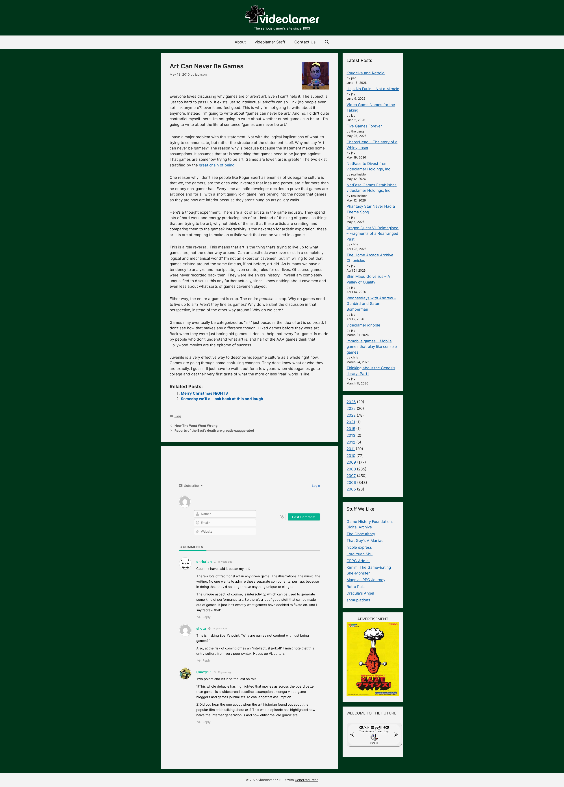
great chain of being (216, 165)
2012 (351, 442)
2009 (351, 462)
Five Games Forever (364, 126)
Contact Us (304, 42)
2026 (351, 402)
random (374, 743)
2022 (351, 415)
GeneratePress (306, 780)
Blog (177, 416)
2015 (351, 429)
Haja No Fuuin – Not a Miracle (373, 89)
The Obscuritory (361, 534)
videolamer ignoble (363, 325)
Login (315, 485)
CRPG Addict (358, 561)
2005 (351, 489)
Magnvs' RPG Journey (366, 580)
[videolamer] (282, 15)
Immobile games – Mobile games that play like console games (372, 346)
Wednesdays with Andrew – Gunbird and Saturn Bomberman (371, 303)
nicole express (359, 547)
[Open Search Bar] (327, 42)
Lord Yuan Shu (360, 554)
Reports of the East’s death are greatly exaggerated (214, 430)
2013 (351, 435)
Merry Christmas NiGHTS (204, 393)
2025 (351, 408)
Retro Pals (356, 586)
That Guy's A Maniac (365, 540)
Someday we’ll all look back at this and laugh (222, 399)
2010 (351, 455)
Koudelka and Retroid (366, 73)
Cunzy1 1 (204, 672)
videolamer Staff (270, 42)
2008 (351, 469)
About (240, 42)
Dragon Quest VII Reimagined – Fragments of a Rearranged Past (373, 233)
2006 (351, 482)
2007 (351, 476)
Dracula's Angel (360, 593)
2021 (351, 422)
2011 (351, 449)
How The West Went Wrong (195, 425)
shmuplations (358, 600)
